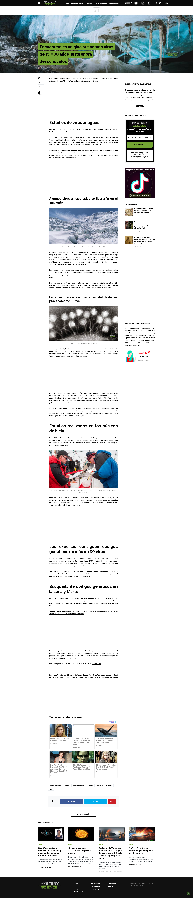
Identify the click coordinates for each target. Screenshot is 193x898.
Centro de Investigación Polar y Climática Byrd (97, 398)
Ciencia (41, 40)
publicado (60, 140)
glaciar (51, 500)
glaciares (109, 785)
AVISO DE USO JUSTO (113, 885)
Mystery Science (74, 675)
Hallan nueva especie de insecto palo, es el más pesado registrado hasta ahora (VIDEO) (144, 225)
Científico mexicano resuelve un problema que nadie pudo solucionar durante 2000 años (50, 852)
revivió (101, 262)
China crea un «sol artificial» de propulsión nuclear (79, 850)
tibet (51, 789)
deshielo (90, 785)
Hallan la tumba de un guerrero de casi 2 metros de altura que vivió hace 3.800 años (144, 240)
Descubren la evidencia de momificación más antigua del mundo (143, 211)
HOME (75, 884)
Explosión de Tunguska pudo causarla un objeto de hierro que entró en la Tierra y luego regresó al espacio (110, 853)
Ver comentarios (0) (83, 814)
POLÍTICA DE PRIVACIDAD (95, 885)
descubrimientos (78, 785)
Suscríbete (165, 3)
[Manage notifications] (188, 893)
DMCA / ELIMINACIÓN (78, 890)
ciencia (66, 785)
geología (100, 785)
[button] (39, 3)
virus (112, 78)
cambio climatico (55, 785)
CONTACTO (95, 889)
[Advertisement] (83, 99)
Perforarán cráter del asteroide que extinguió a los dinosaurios (141, 850)
